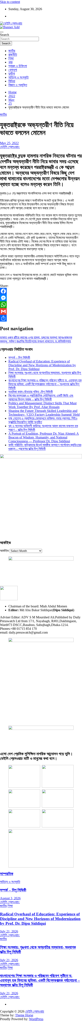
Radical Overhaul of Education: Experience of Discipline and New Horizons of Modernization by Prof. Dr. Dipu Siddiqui (42, 365)
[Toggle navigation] (1, 32)
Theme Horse (24, 1015)
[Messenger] (41, 298)
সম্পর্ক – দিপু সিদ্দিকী (19, 357)
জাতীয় (11, 51)
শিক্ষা (11, 58)
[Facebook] (41, 291)
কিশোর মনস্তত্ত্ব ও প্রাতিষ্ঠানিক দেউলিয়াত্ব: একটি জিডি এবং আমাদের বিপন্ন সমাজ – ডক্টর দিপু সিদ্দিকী (40, 397)
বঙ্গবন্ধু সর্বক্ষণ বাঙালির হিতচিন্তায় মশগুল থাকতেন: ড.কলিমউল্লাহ (35, 341)
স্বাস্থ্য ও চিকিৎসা (17, 66)
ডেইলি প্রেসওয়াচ (34, 1011)
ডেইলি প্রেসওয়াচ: (10, 147)
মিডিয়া (11, 81)
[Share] (41, 318)
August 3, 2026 (10, 898)
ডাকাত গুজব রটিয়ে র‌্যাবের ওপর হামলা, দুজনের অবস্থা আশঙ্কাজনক (36, 337)
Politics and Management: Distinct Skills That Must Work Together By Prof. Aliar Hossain (42, 405)
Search (4, 35)
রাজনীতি (12, 54)
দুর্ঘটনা (11, 73)
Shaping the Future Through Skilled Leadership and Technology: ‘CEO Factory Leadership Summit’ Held (44, 412)
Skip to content (10, 2)
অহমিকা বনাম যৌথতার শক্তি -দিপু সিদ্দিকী (30, 392)
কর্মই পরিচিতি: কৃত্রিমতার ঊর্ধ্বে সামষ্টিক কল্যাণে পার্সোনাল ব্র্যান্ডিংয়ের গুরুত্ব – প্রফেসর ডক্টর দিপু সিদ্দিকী (44, 447)
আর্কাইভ (4, 551)
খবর (10, 62)
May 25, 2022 (9, 143)
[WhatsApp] (41, 304)
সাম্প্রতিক (6, 874)
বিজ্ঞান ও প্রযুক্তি (17, 85)
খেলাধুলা (12, 70)
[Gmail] (41, 311)
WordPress (36, 1019)
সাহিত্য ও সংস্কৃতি (18, 77)
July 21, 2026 (9, 931)
